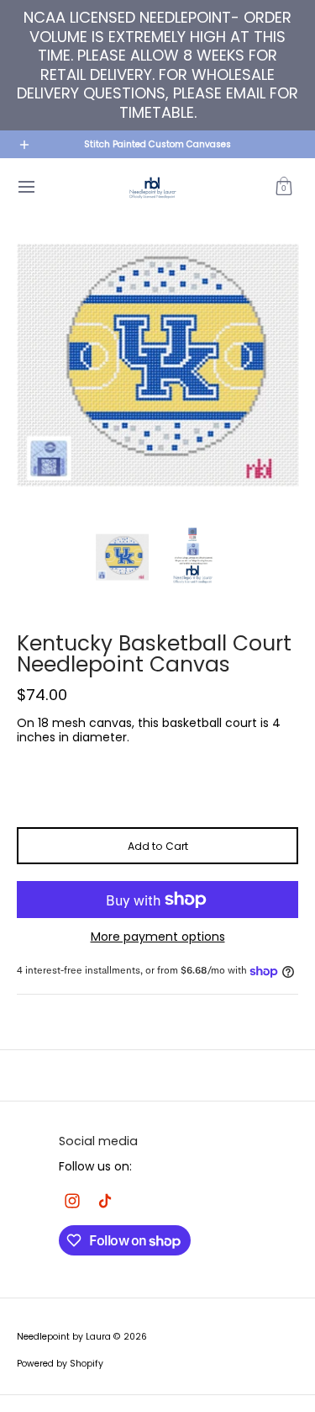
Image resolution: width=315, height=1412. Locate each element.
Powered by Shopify (60, 1363)
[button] (284, 187)
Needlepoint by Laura (64, 1336)
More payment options (158, 937)
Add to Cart (158, 846)
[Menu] (25, 187)
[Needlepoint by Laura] (152, 187)
